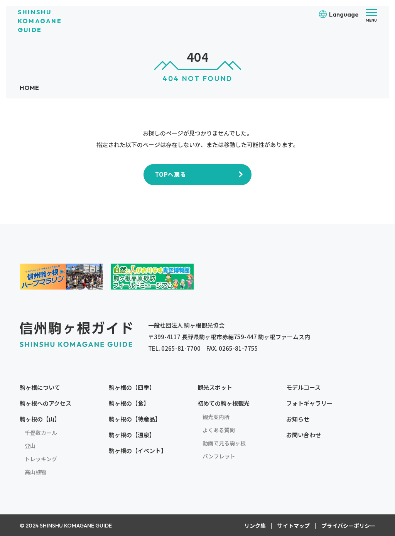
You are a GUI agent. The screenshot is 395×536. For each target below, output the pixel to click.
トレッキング (41, 459)
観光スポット (215, 387)
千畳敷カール (41, 432)
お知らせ (297, 419)
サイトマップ (293, 525)
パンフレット (219, 456)
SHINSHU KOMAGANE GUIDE (40, 21)
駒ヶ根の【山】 (40, 419)
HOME (29, 87)
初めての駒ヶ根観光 (224, 403)
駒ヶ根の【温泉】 (132, 435)
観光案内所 (216, 417)
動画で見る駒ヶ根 (224, 443)
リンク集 (255, 525)
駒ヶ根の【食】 (129, 403)
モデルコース (303, 387)
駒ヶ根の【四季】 (132, 387)
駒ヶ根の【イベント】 (138, 450)
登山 (30, 446)
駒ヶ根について (40, 387)
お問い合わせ (303, 435)
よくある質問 (219, 430)
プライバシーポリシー (348, 525)
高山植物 (35, 472)
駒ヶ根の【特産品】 (135, 419)
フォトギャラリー (309, 403)
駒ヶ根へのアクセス (45, 403)
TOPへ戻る (170, 174)
